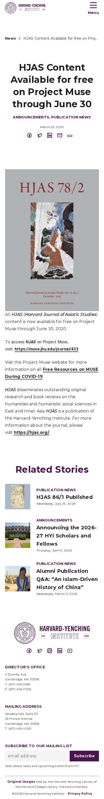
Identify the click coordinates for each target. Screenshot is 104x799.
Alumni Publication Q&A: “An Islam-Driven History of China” (67, 579)
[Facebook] (32, 135)
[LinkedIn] (52, 135)
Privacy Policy (80, 793)
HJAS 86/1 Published (64, 497)
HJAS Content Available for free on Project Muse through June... (61, 38)
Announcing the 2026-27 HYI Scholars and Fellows (66, 536)
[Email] (62, 135)
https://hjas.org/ (31, 432)
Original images (21, 781)
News (10, 38)
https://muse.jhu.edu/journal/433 (46, 349)
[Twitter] (42, 135)
